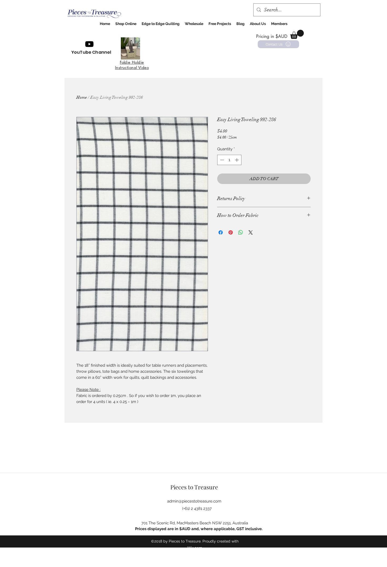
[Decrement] (221, 160)
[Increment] (237, 160)
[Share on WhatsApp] (240, 232)
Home (81, 97)
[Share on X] (250, 232)
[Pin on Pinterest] (230, 232)
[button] (297, 34)
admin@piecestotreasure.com (194, 501)
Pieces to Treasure (194, 487)
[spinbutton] (229, 160)
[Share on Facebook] (220, 232)
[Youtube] (89, 44)
